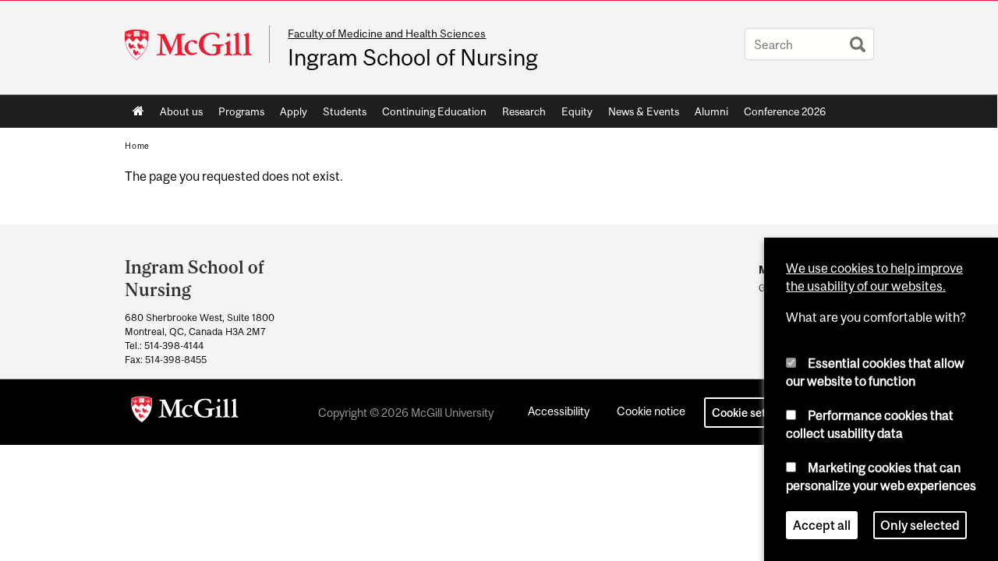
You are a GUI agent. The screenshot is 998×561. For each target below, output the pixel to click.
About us (181, 111)
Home (138, 111)
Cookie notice (651, 411)
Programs (241, 111)
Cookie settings (751, 412)
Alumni (711, 111)
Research (524, 111)
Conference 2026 (785, 111)
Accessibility (558, 411)
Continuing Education (434, 111)
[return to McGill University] (184, 412)
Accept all (822, 525)
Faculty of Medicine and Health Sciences (387, 33)
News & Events (643, 111)
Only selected (920, 525)
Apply (293, 111)
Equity (577, 111)
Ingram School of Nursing (413, 57)
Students (344, 111)
